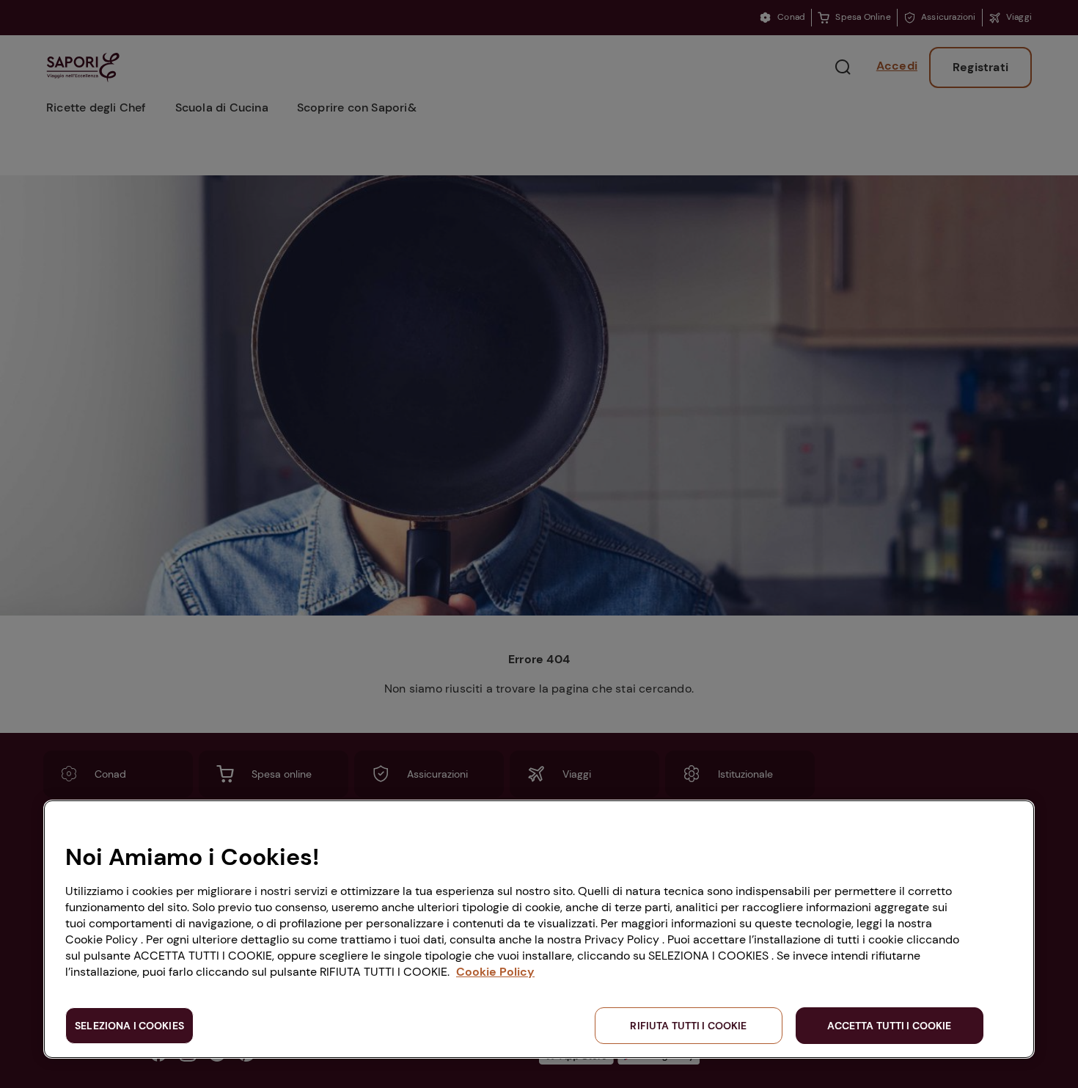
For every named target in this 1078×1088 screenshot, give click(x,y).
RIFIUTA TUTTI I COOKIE (688, 1025)
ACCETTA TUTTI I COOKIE (889, 1025)
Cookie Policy (495, 971)
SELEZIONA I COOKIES (129, 1025)
